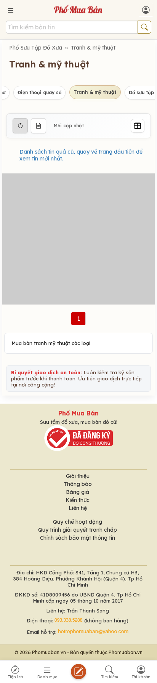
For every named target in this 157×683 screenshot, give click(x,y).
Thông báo (78, 484)
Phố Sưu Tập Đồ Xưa (35, 47)
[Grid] (137, 125)
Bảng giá (77, 492)
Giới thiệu (78, 476)
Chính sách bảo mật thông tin (77, 537)
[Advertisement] (78, 239)
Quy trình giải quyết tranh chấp (77, 529)
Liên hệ (78, 508)
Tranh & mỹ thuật (93, 47)
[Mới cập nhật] (20, 125)
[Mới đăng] (38, 125)
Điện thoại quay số (39, 92)
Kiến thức (78, 500)
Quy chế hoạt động (77, 521)
